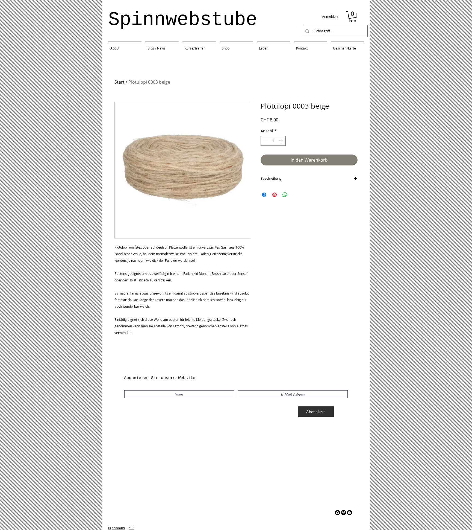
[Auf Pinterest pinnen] (274, 194)
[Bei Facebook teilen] (264, 194)
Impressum (116, 528)
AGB (131, 528)
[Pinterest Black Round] (343, 512)
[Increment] (281, 140)
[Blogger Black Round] (349, 512)
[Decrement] (264, 140)
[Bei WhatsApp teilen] (285, 194)
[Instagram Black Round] (337, 512)
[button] (352, 16)
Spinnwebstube (182, 20)
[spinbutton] (273, 140)
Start (119, 82)
